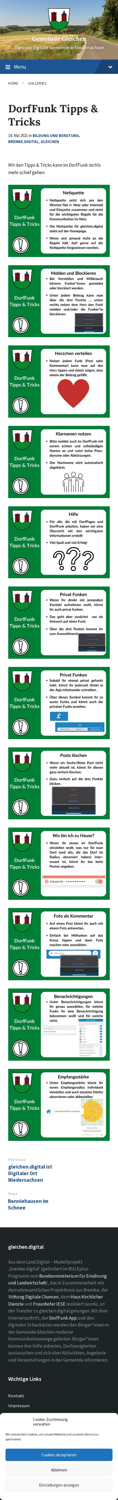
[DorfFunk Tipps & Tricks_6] (59, 462)
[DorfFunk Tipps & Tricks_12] (59, 944)
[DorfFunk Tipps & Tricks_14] (59, 1105)
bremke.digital (23, 141)
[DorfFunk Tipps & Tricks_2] (59, 221)
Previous (17, 1159)
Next (12, 1193)
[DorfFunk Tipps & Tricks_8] (59, 622)
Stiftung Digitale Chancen (33, 1297)
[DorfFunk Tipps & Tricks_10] (59, 783)
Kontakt (16, 1395)
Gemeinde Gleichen (59, 38)
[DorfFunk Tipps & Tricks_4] (59, 381)
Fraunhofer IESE (49, 1304)
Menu (20, 66)
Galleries (37, 83)
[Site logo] (59, 29)
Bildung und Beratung (56, 135)
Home (13, 83)
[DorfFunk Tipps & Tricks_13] (59, 1024)
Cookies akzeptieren (59, 1454)
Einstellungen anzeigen (59, 1485)
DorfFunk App (63, 1318)
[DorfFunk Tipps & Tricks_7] (59, 542)
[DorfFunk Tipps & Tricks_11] (59, 864)
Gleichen (50, 141)
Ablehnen (59, 1470)
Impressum (19, 1405)
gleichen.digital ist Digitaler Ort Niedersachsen (30, 1173)
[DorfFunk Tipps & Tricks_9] (59, 703)
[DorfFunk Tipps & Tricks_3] (59, 301)
